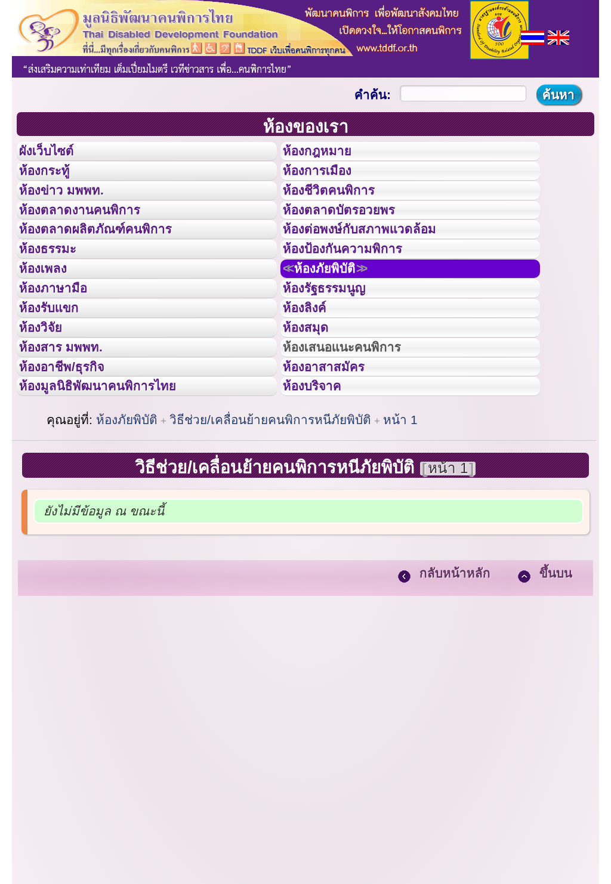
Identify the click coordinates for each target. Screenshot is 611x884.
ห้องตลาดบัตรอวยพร (352, 235)
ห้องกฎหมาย (327, 154)
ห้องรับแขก (58, 368)
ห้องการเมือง (327, 181)
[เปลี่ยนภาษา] (532, 36)
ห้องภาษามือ (63, 341)
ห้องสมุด (313, 395)
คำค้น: (372, 94)
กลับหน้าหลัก (454, 666)
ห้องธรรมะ (56, 288)
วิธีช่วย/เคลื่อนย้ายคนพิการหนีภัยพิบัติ (270, 513)
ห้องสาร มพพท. (71, 422)
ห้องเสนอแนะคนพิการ (357, 422)
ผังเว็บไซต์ (56, 154)
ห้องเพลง (51, 315)
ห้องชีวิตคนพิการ (340, 208)
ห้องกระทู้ (52, 181)
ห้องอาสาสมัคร (334, 449)
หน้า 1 (400, 513)
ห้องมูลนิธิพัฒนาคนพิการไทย (116, 475)
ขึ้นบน (555, 666)
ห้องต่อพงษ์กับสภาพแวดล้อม (376, 261)
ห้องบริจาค (321, 475)
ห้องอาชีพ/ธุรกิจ (73, 449)
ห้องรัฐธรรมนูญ (335, 341)
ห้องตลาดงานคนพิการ (94, 235)
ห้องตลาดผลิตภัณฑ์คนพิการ (113, 261)
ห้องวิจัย (49, 395)
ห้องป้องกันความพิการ (357, 288)
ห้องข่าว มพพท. (72, 208)
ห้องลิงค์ (312, 368)
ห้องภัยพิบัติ (337, 315)
